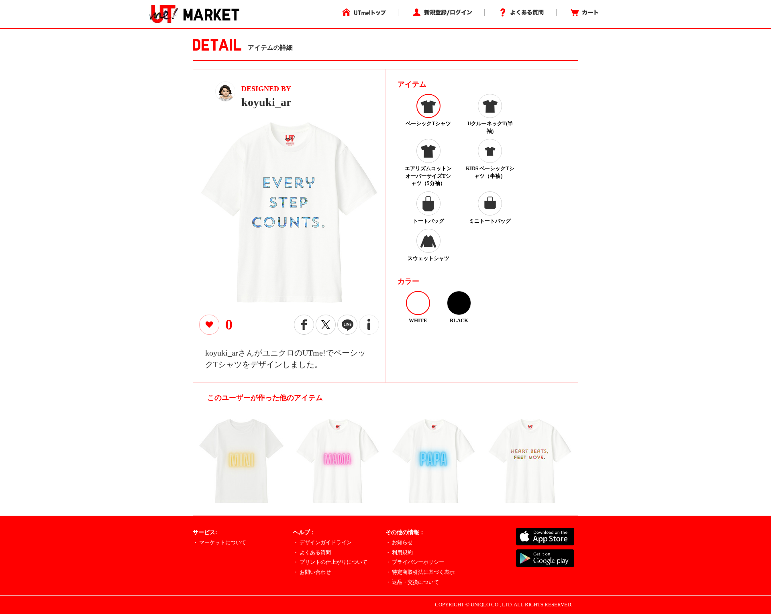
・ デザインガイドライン (322, 542)
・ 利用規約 (399, 552)
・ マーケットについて (219, 542)
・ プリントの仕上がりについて (330, 562)
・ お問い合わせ (312, 572)
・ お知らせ (399, 542)
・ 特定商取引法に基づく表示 (420, 572)
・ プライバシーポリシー (415, 562)
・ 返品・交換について (412, 582)
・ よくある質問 (312, 552)
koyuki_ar (266, 102)
